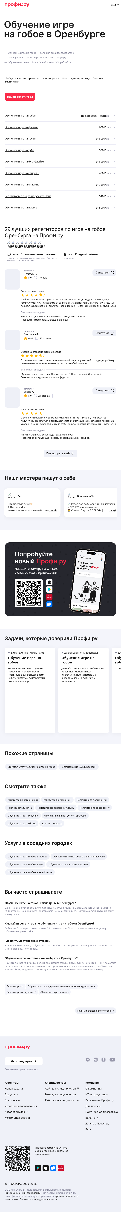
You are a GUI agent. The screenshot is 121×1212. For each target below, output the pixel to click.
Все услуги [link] (11, 1094)
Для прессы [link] (93, 1106)
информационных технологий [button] (22, 1192)
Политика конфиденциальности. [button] (39, 1199)
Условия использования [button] (21, 1106)
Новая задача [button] (14, 1088)
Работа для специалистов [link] (62, 1100)
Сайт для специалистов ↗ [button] (62, 1088)
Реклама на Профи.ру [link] (99, 1100)
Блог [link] (88, 1129)
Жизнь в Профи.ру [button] (97, 1123)
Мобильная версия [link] (17, 1117)
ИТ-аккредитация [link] (96, 1094)
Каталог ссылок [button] (15, 1112)
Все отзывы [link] (12, 1100)
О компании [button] (93, 1088)
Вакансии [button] (91, 1117)
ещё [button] (54, 510)
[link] (20, 97)
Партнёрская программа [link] (101, 1112)
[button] (104, 272)
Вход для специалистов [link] (60, 1094)
